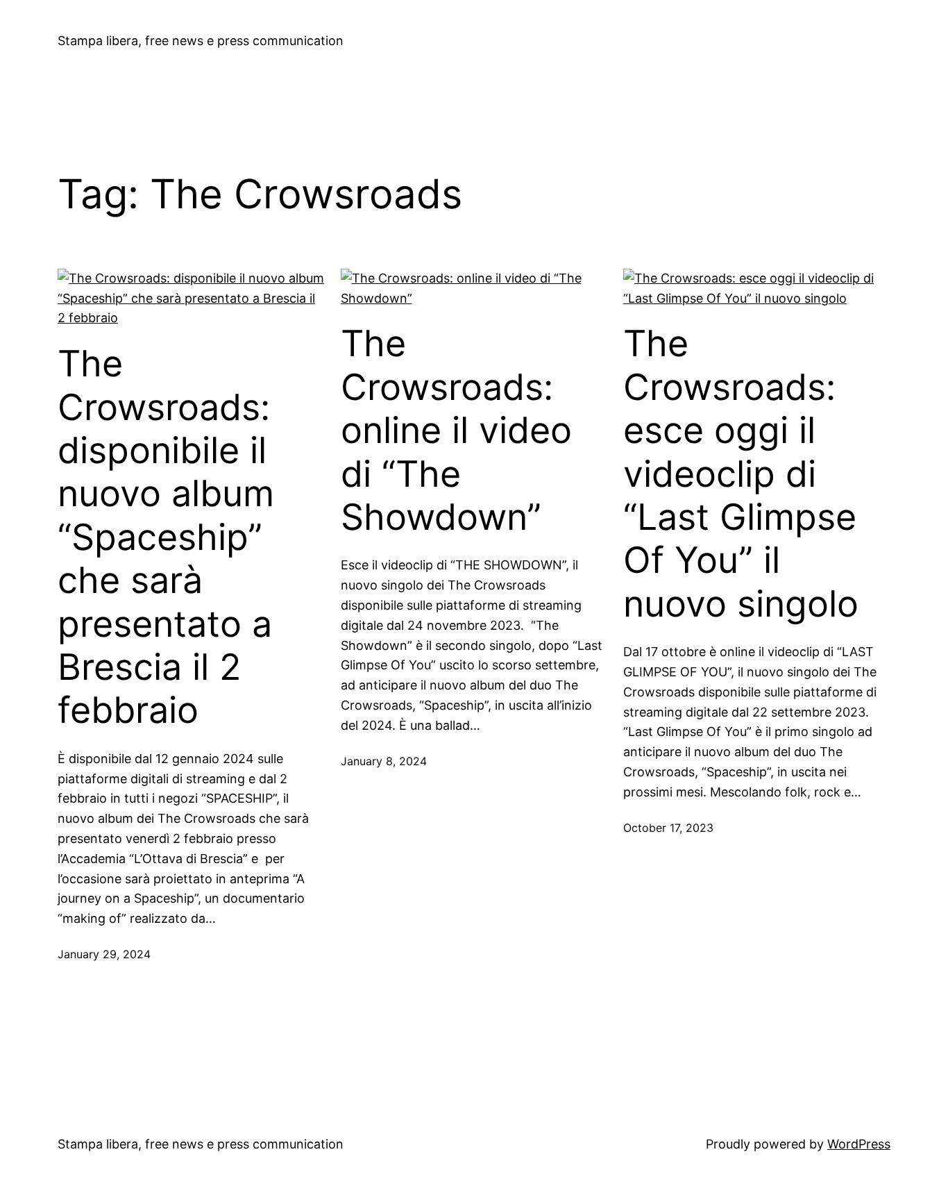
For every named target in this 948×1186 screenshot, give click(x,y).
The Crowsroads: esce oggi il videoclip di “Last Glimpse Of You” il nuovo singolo (740, 473)
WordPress (858, 1144)
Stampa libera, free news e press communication (201, 40)
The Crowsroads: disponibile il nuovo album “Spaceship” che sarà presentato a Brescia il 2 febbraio (166, 537)
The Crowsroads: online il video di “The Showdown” (456, 430)
